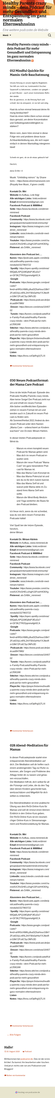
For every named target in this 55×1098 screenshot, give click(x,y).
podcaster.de (27, 1058)
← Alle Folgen (14, 1034)
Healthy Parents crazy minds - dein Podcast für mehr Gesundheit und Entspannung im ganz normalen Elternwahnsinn (29, 52)
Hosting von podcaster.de (29, 1092)
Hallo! (8, 1047)
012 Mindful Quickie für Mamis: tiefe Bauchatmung (29, 73)
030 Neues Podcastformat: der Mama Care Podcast (29, 382)
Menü (5, 35)
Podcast (28, 1051)
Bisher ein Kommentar (16, 1075)
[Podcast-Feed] (32, 60)
